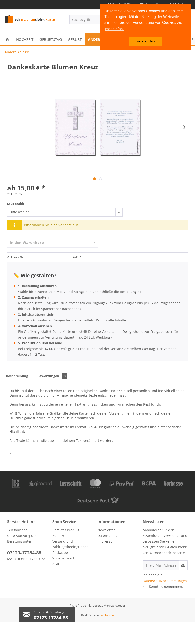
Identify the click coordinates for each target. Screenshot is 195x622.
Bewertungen (51, 376)
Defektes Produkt (65, 530)
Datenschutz (107, 535)
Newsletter (106, 530)
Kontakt (58, 535)
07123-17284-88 (24, 553)
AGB (55, 564)
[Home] (7, 39)
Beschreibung (17, 376)
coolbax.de (107, 615)
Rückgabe (60, 552)
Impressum (107, 541)
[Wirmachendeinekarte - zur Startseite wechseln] (29, 21)
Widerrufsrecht (64, 558)
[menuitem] (7, 39)
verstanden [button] (145, 41)
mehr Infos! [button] (114, 29)
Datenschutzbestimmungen (165, 580)
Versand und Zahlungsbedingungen (70, 544)
